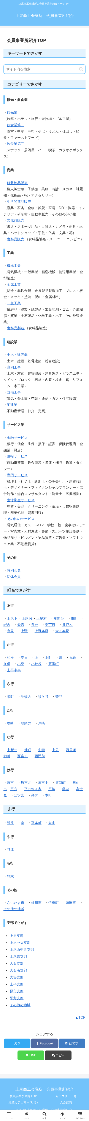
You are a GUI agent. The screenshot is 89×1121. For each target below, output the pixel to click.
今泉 (10, 631)
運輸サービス (17, 456)
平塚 (51, 789)
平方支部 (17, 998)
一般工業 (14, 303)
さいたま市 (15, 903)
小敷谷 (36, 664)
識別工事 (14, 367)
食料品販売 (15, 239)
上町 (48, 657)
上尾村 (41, 618)
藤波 (65, 789)
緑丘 (10, 823)
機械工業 (14, 265)
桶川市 (36, 903)
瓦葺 (72, 657)
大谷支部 (17, 977)
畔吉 (6, 625)
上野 (24, 631)
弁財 (34, 795)
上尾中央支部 (20, 942)
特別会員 (14, 570)
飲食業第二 (15, 144)
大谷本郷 (62, 631)
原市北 (26, 783)
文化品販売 (15, 220)
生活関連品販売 (19, 201)
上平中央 (14, 670)
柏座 (10, 657)
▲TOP (80, 1017)
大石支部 (17, 963)
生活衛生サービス (21, 500)
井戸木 (67, 625)
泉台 (34, 625)
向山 (51, 823)
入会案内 (66, 1102)
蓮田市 (71, 903)
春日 (24, 657)
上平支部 (17, 984)
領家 (10, 876)
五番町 (53, 664)
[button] (81, 69)
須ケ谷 (43, 696)
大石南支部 (18, 970)
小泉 (20, 664)
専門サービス (17, 475)
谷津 (10, 849)
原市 (10, 783)
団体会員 (14, 577)
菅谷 (58, 696)
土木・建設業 (17, 355)
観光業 (12, 112)
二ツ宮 (19, 795)
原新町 (60, 783)
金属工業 (14, 284)
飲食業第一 (15, 125)
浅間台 (59, 618)
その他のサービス (21, 519)
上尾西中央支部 (22, 949)
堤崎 (10, 723)
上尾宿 (27, 618)
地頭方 (26, 696)
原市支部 (17, 991)
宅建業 (12, 404)
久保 (6, 664)
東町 (74, 618)
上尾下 (12, 618)
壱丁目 (50, 625)
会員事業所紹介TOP (23, 1096)
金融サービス (17, 437)
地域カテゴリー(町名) (23, 1102)
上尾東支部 (18, 956)
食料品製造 (16, 328)
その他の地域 (13, 909)
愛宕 (20, 625)
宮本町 (36, 823)
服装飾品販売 (17, 183)
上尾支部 (17, 935)
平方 (13, 789)
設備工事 (14, 392)
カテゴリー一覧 (65, 1096)
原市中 (43, 783)
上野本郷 (41, 631)
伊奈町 (53, 903)
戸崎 (41, 723)
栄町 (10, 696)
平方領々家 (32, 789)
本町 (48, 795)
